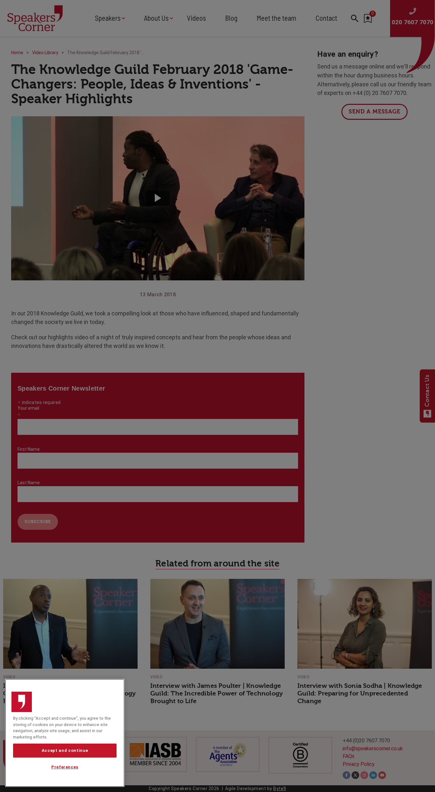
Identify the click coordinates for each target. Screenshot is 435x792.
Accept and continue (65, 750)
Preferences (64, 767)
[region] (65, 733)
